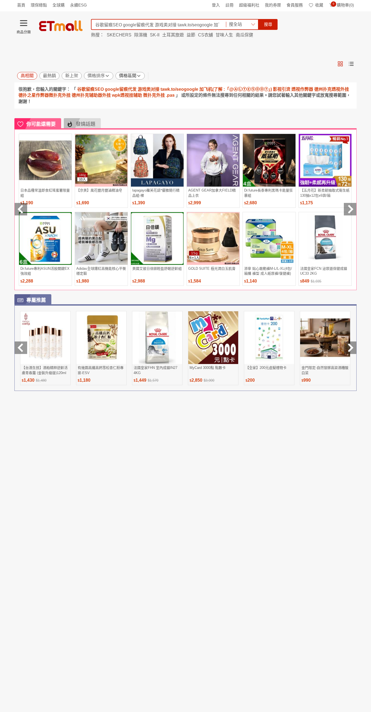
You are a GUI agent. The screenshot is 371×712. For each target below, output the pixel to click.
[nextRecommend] (350, 209)
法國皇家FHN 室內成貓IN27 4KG (155, 370)
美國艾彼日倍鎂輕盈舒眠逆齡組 (157, 268)
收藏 (319, 5)
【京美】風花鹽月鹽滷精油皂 (99, 190)
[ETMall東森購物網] (61, 26)
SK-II (154, 35)
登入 (216, 5)
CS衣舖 (205, 35)
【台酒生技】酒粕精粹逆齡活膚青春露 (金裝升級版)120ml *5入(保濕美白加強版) (45, 370)
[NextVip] (350, 347)
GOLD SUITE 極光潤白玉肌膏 (211, 268)
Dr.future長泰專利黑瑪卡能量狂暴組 (268, 192)
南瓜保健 (244, 35)
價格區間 (127, 75)
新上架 (71, 75)
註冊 (229, 5)
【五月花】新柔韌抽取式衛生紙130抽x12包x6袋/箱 (325, 192)
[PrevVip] (21, 347)
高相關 (27, 75)
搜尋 (268, 24)
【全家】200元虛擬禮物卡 (266, 368)
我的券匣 (273, 5)
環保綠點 (39, 5)
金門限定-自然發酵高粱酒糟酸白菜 (324, 370)
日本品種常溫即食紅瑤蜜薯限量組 (45, 192)
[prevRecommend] (21, 209)
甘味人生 (224, 35)
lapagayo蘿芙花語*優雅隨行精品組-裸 (156, 192)
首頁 (21, 5)
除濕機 (140, 35)
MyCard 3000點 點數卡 (208, 368)
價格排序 (96, 75)
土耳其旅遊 (173, 35)
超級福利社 (249, 5)
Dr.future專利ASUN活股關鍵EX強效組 (45, 270)
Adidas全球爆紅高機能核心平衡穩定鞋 (101, 270)
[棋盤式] (340, 63)
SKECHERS (119, 35)
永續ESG (78, 5)
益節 (191, 35)
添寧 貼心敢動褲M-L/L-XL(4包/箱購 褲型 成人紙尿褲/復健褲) (268, 270)
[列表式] (351, 63)
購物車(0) (343, 5)
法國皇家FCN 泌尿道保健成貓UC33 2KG (323, 270)
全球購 (58, 5)
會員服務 (295, 5)
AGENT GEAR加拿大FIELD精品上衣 (212, 192)
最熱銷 (49, 75)
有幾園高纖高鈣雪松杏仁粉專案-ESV (101, 370)
